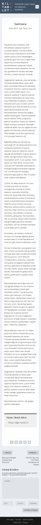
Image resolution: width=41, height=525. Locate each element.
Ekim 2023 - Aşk (15, 28)
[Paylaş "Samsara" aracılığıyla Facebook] (12, 442)
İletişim (25, 522)
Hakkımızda (17, 522)
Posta (10, 422)
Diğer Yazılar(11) (21, 422)
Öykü (25, 28)
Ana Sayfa (10, 519)
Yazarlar (18, 519)
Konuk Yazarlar (28, 519)
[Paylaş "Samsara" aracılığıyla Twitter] (16, 442)
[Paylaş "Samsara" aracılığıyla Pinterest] (20, 442)
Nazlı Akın (20, 417)
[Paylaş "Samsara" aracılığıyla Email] (29, 442)
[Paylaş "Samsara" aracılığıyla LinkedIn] (25, 442)
